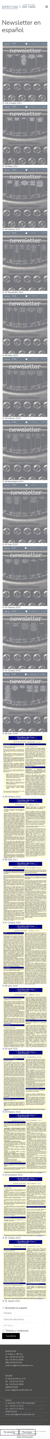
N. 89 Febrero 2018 (11, 796)
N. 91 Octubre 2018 (12, 670)
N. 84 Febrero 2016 (11, 1112)
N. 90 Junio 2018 (10, 733)
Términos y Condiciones (17, 1330)
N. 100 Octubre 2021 (12, 103)
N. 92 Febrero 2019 (11, 607)
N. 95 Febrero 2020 (11, 418)
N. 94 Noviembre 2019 (13, 481)
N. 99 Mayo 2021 (10, 166)
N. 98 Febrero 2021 (11, 229)
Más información (25, 1437)
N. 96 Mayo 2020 (10, 355)
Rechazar (27, 1432)
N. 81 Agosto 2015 (11, 1301)
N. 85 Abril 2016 (10, 1048)
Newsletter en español (16, 1308)
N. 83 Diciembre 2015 (12, 1175)
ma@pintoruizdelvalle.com (21, 1390)
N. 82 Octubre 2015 (12, 1238)
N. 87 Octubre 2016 (12, 922)
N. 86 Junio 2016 (10, 985)
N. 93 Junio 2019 (10, 544)
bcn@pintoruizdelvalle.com (22, 1365)
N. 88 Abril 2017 (10, 859)
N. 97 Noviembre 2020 (13, 292)
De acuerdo (9, 1432)
